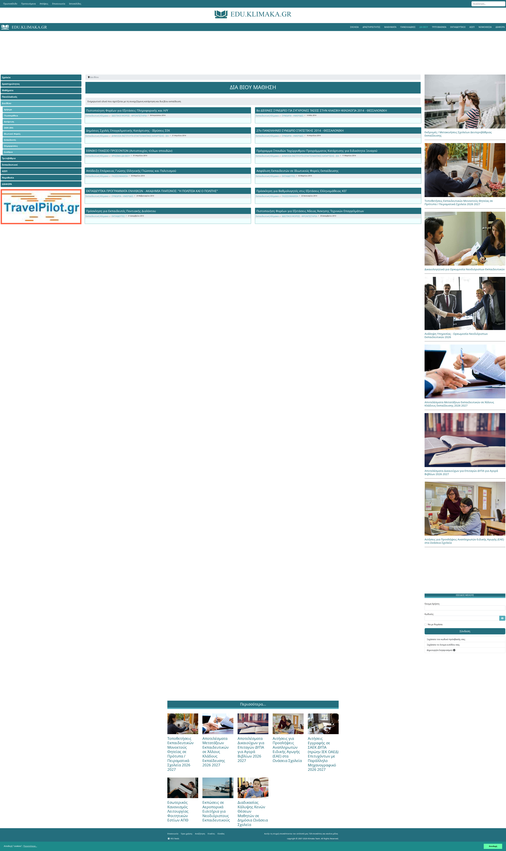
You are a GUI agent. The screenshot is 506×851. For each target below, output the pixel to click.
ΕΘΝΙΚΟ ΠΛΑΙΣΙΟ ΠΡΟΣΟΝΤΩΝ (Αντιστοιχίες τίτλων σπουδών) (129, 151)
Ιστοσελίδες (75, 3)
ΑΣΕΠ (472, 27)
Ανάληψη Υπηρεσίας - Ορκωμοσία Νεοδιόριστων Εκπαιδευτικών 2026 (456, 335)
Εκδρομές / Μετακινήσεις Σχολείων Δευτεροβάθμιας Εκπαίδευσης (458, 133)
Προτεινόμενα (28, 3)
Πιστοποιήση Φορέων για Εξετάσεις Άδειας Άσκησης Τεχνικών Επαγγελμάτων (310, 211)
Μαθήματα (390, 27)
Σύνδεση (465, 631)
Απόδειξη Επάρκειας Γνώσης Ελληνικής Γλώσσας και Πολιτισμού (131, 171)
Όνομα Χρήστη (432, 603)
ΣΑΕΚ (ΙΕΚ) (8, 127)
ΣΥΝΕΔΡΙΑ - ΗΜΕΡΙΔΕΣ (292, 115)
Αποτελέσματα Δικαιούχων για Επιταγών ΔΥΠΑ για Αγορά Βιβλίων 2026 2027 (461, 472)
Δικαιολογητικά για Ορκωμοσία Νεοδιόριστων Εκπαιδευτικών (465, 269)
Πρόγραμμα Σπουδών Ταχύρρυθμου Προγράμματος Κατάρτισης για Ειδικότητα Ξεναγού (316, 151)
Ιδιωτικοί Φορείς (12, 134)
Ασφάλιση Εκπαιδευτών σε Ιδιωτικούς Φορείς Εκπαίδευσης (297, 171)
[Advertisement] (247, 49)
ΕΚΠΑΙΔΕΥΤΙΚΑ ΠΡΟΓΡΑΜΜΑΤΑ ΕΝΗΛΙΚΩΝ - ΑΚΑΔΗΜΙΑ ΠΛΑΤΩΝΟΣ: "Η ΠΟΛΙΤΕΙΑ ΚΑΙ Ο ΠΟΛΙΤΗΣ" (152, 191)
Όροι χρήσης (186, 833)
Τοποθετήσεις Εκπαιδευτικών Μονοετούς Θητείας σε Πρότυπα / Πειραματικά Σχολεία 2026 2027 (459, 202)
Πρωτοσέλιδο (10, 3)
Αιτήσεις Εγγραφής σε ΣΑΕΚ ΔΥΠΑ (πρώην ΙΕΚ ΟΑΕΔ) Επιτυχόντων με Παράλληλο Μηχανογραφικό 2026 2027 (323, 754)
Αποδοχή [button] (493, 846)
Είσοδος (221, 833)
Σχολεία (354, 27)
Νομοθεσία (485, 27)
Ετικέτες (211, 833)
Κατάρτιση (9, 121)
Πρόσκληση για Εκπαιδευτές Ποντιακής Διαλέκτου (121, 211)
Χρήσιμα (8, 109)
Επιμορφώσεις (11, 146)
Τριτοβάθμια (439, 27)
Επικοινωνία (58, 3)
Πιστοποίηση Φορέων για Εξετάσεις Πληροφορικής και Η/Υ (127, 110)
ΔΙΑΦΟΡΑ (7, 184)
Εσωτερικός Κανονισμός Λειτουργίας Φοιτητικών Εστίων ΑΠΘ (177, 811)
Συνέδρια (8, 152)
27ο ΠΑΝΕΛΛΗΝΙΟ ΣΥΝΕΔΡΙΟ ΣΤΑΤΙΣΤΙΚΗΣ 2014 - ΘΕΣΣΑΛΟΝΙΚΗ (300, 130)
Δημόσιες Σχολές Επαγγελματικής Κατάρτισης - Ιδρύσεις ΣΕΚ (128, 130)
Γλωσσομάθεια (11, 115)
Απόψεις (44, 3)
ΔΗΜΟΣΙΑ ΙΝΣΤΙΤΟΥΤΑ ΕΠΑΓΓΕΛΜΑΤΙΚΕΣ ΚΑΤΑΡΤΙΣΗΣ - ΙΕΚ (140, 135)
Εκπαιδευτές (10, 140)
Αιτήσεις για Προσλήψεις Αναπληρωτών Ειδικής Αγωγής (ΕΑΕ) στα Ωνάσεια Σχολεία (464, 540)
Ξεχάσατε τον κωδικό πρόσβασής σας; (446, 639)
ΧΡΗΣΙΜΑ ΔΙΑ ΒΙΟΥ (121, 155)
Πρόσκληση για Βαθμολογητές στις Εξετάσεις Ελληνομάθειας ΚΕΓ (301, 191)
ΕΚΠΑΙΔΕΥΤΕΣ (288, 176)
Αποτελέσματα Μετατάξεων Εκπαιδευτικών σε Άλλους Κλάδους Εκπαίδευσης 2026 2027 (459, 403)
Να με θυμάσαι (435, 624)
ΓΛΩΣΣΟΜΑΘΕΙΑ (120, 176)
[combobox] (488, 3)
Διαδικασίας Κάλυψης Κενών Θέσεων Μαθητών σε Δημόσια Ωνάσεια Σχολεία (253, 813)
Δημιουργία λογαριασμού (440, 650)
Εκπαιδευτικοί (457, 27)
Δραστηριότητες (371, 27)
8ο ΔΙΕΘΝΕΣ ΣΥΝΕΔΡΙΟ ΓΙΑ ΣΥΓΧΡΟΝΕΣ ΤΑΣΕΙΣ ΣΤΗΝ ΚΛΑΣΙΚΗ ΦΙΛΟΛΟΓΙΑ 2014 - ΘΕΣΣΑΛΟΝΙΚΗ (321, 110)
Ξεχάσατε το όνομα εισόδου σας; (443, 644)
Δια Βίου (423, 27)
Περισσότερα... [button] (30, 846)
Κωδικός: (429, 614)
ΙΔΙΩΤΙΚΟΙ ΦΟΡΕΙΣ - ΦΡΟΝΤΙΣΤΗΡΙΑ (129, 115)
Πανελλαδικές (407, 27)
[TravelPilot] (41, 206)
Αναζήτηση (200, 833)
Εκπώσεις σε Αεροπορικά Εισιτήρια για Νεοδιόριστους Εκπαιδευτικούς (216, 811)
